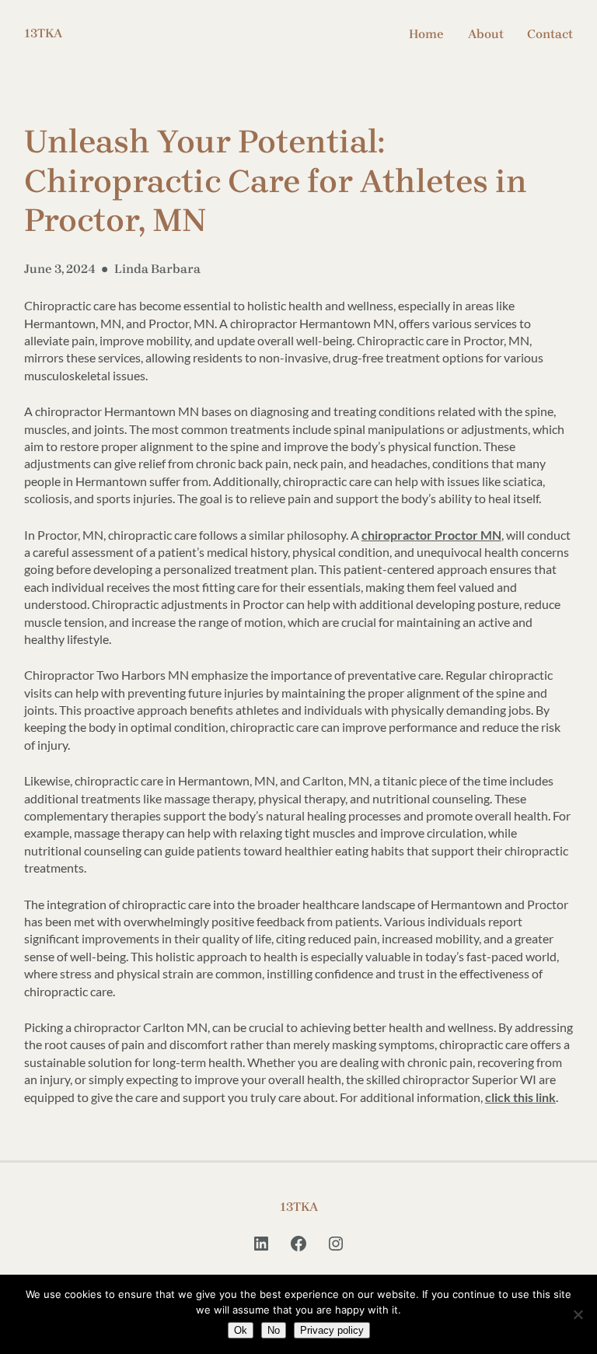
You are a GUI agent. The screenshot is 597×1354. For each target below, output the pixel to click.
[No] (577, 1314)
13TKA (43, 33)
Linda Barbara (157, 268)
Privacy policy (332, 1330)
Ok (240, 1330)
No (273, 1330)
